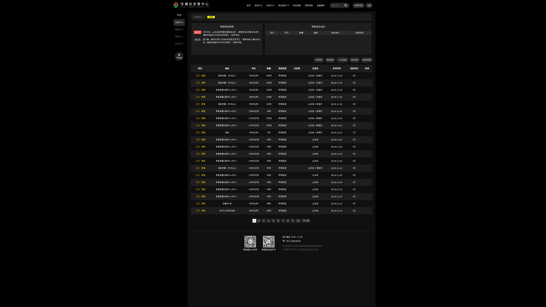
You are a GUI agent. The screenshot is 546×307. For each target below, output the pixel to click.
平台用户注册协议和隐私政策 (311, 246)
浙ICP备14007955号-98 (309, 249)
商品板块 (282, 5)
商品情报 (297, 5)
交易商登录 (358, 5)
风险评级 (309, 5)
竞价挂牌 (354, 60)
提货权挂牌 (367, 60)
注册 (369, 5)
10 (298, 221)
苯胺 (211, 17)
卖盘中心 (258, 5)
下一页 (306, 221)
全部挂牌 (318, 60)
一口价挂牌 (342, 60)
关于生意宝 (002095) (291, 246)
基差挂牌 (330, 60)
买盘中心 (270, 5)
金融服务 (321, 5)
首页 (249, 5)
